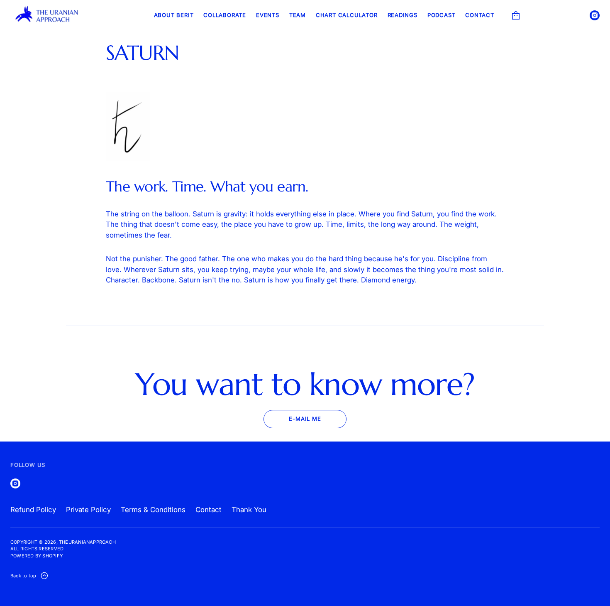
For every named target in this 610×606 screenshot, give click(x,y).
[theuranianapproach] (47, 15)
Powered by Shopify (36, 556)
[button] (516, 15)
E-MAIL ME (305, 418)
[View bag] (516, 15)
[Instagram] (595, 15)
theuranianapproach (87, 542)
